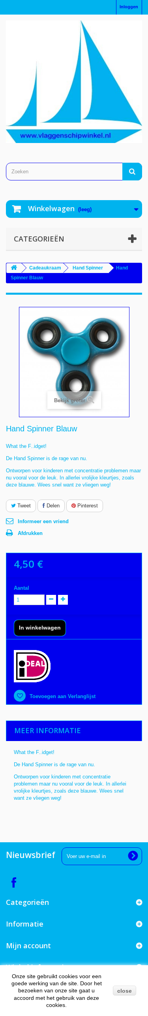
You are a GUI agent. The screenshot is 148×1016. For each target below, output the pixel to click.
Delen (52, 506)
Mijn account (28, 945)
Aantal (21, 588)
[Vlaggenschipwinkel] (74, 81)
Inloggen (129, 6)
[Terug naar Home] (13, 268)
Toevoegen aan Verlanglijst (62, 696)
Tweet (23, 506)
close (124, 991)
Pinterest (87, 506)
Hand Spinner (88, 268)
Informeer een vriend (43, 521)
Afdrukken (30, 533)
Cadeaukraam (45, 268)
